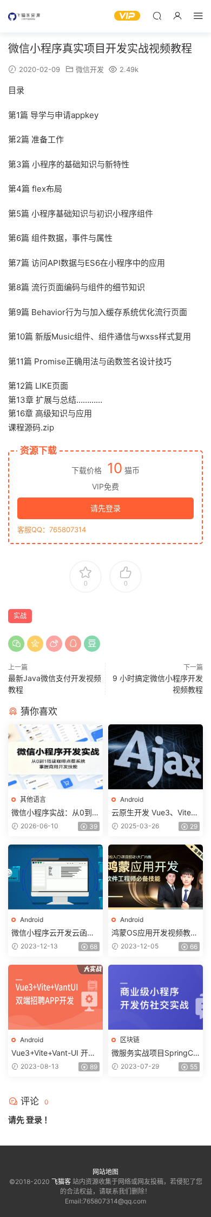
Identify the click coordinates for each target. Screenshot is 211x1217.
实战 (20, 616)
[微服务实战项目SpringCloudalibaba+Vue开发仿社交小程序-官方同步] (155, 997)
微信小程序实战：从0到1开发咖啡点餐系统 (53, 813)
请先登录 (105, 508)
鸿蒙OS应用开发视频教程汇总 (154, 933)
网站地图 (105, 1172)
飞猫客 (24, 16)
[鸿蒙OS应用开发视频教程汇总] (155, 877)
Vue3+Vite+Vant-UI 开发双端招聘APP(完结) (53, 1053)
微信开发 (90, 69)
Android (131, 799)
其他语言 (33, 799)
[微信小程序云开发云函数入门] (55, 877)
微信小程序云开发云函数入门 (53, 933)
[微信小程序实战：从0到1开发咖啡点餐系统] (55, 756)
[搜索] (157, 15)
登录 (34, 1120)
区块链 (130, 1040)
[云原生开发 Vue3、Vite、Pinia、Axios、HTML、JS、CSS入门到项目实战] (155, 756)
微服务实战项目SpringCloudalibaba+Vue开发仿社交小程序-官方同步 (155, 1053)
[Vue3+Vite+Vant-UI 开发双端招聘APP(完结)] (55, 997)
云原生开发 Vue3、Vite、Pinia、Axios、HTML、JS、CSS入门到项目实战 (155, 813)
